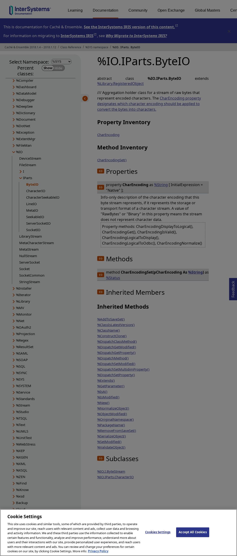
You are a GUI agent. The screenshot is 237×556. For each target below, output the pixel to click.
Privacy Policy (98, 551)
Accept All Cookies (192, 532)
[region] (118, 532)
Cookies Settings (157, 532)
